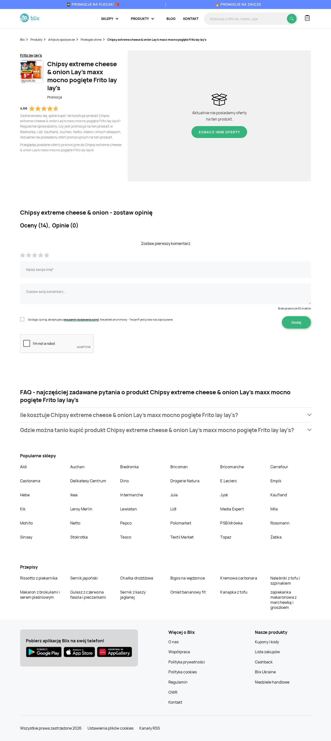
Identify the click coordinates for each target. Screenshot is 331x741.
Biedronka (129, 466)
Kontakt (190, 18)
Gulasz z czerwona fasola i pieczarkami (88, 594)
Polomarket (180, 523)
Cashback (264, 662)
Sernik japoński (84, 578)
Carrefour (279, 466)
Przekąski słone (91, 40)
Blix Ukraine (265, 672)
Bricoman (179, 466)
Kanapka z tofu (233, 592)
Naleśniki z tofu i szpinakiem (285, 580)
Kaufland (278, 495)
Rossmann (280, 523)
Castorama (30, 480)
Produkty (36, 40)
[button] (165, 415)
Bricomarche (232, 466)
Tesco (125, 537)
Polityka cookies (182, 672)
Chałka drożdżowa (136, 578)
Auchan (77, 466)
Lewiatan (128, 509)
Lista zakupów (267, 651)
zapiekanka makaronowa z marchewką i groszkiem (283, 599)
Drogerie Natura (184, 480)
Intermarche (131, 495)
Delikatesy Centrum (88, 480)
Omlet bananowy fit (188, 592)
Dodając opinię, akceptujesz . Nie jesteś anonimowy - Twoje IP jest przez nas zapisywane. (100, 319)
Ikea (74, 495)
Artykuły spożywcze (61, 40)
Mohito (26, 523)
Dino (124, 480)
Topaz (225, 537)
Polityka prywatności (186, 662)
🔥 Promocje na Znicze (238, 4)
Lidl (173, 509)
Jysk (224, 495)
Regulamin (178, 682)
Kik (23, 509)
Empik (275, 480)
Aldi (23, 466)
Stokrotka (79, 537)
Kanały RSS (149, 728)
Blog (170, 18)
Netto (75, 523)
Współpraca (179, 651)
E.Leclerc (228, 480)
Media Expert (232, 509)
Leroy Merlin (81, 509)
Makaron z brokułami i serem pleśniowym (40, 594)
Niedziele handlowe (272, 682)
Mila (274, 509)
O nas (173, 641)
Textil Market (182, 537)
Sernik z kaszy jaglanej (133, 594)
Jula (174, 495)
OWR (172, 692)
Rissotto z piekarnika (38, 578)
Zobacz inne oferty (219, 132)
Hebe (25, 495)
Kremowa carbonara (238, 578)
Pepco (126, 523)
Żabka (276, 537)
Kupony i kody (267, 641)
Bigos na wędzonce (187, 578)
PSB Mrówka (231, 523)
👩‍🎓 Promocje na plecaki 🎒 (92, 4)
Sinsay (26, 537)
